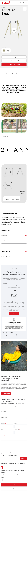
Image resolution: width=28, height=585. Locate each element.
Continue (14, 485)
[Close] (25, 466)
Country (2, 477)
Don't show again (14, 488)
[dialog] (14, 292)
